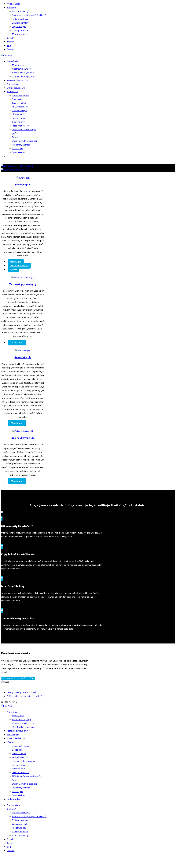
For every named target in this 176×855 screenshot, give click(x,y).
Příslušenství (12, 92)
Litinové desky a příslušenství (19, 112)
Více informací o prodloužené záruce (18, 678)
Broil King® (11, 8)
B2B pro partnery (20, 19)
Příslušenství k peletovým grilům (27, 776)
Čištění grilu (17, 148)
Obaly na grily (18, 122)
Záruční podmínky (20, 23)
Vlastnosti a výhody (21, 69)
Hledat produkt (14, 799)
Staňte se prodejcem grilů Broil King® (29, 15)
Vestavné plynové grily (17, 80)
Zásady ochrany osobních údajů (21, 692)
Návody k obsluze (20, 30)
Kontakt (10, 38)
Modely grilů (18, 65)
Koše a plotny (18, 118)
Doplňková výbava (20, 95)
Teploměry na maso (21, 145)
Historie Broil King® (21, 11)
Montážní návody (20, 34)
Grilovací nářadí (19, 103)
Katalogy (11, 49)
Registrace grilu (19, 27)
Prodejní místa (13, 4)
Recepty (10, 42)
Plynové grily (12, 61)
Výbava (13, 269)
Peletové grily (13, 84)
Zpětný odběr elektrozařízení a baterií (24, 696)
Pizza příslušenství (20, 126)
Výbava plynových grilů (23, 73)
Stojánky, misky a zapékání (24, 141)
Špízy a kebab (18, 152)
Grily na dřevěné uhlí (16, 88)
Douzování (17, 99)
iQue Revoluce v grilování (23, 76)
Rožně (15, 137)
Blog (9, 46)
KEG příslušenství (20, 107)
